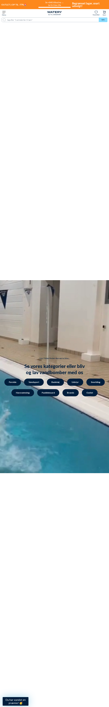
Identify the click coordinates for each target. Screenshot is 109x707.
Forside (12, 382)
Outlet (89, 392)
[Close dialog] (45, 634)
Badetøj (55, 382)
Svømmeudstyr (25, 675)
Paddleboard (48, 392)
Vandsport (34, 382)
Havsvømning (23, 392)
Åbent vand (25, 668)
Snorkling (95, 382)
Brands (70, 392)
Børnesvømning (25, 681)
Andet (25, 687)
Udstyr (75, 382)
